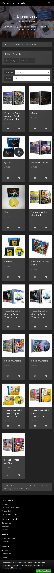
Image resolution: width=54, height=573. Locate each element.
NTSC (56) (10, 60)
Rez (6, 212)
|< (7, 486)
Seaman (8, 261)
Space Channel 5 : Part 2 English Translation (13, 413)
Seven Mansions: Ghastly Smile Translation (13, 314)
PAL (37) (25, 60)
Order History (7, 554)
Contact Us (6, 523)
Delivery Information (10, 508)
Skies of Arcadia (12, 360)
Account (5, 550)
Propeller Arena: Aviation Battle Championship (13, 116)
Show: (8, 78)
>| (47, 486)
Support (5, 530)
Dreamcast (31, 44)
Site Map (5, 526)
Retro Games (17, 44)
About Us (6, 504)
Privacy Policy (7, 511)
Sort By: (9, 72)
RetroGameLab (13, 3)
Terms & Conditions (10, 514)
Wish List (5, 557)
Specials (5, 542)
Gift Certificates (8, 538)
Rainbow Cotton (39, 162)
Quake (34, 113)
